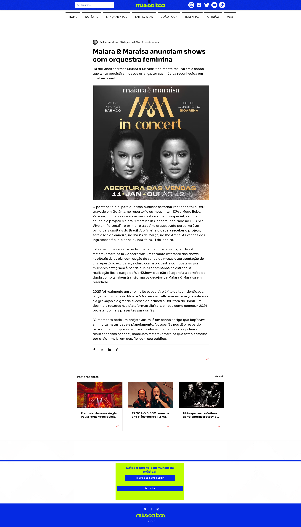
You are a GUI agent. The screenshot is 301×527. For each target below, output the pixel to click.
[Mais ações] (207, 42)
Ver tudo (219, 376)
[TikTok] (222, 5)
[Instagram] (191, 5)
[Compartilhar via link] (117, 349)
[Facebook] (199, 5)
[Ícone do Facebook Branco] (151, 509)
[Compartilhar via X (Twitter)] (101, 349)
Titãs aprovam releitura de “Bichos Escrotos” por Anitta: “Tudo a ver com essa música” (201, 415)
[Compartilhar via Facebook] (94, 349)
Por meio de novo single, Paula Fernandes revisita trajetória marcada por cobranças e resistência (99, 415)
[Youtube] (214, 5)
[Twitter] (207, 5)
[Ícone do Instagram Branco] (158, 509)
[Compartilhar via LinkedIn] (109, 349)
